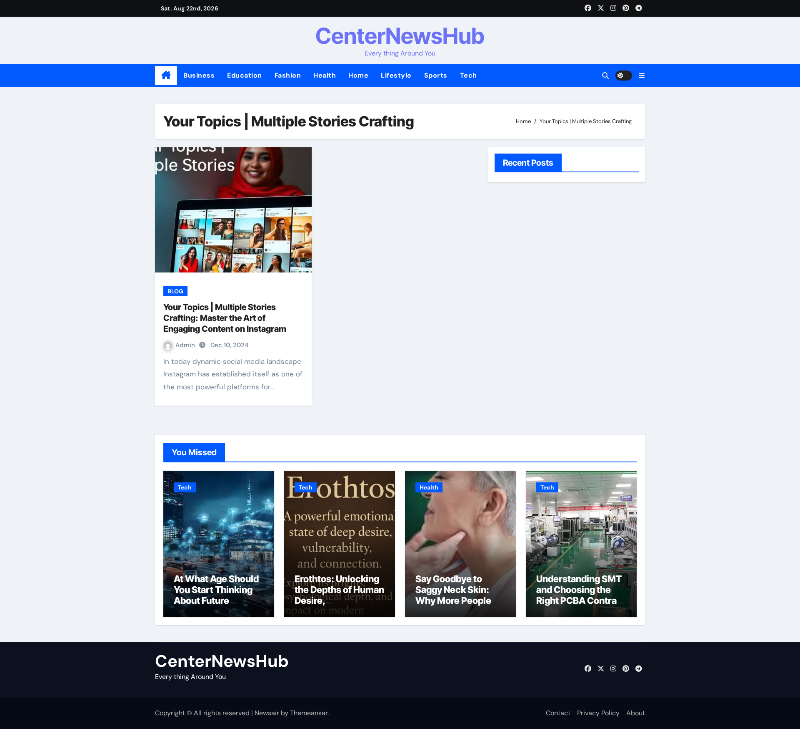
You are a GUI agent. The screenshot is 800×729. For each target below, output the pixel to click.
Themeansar (309, 713)
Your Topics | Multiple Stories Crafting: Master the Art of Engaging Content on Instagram (224, 318)
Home (358, 75)
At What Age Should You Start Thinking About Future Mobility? (216, 595)
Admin (186, 345)
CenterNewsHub (400, 36)
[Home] (166, 75)
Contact (558, 713)
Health (324, 75)
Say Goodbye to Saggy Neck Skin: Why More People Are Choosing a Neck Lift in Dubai (459, 600)
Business (199, 75)
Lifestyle (396, 75)
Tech (468, 75)
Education (244, 75)
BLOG (175, 291)
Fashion (288, 75)
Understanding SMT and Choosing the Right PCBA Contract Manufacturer (580, 595)
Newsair (267, 713)
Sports (436, 75)
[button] (641, 76)
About (635, 713)
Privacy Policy (598, 713)
